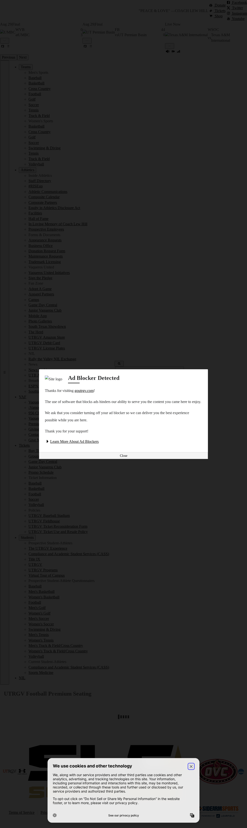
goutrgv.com (84, 391)
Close (123, 456)
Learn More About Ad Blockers (74, 441)
